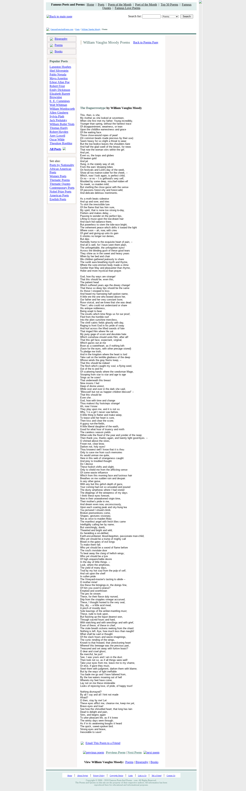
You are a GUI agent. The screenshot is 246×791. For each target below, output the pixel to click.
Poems (59, 45)
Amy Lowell (57, 135)
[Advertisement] (111, 77)
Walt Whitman (58, 104)
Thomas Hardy (59, 128)
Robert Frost (57, 86)
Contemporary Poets (62, 187)
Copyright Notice (116, 775)
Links (130, 775)
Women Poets (58, 176)
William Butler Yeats (62, 124)
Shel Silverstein (59, 70)
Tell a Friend (156, 775)
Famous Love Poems (127, 8)
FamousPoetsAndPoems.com (62, 29)
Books (58, 51)
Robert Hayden (59, 131)
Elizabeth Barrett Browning (60, 95)
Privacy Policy (99, 775)
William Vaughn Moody (90, 29)
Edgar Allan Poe (60, 82)
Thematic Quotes (60, 183)
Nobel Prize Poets (60, 191)
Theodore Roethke (61, 143)
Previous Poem (115, 752)
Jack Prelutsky (58, 120)
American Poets (59, 195)
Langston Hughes (60, 66)
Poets (101, 4)
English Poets (58, 199)
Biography (61, 38)
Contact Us (171, 775)
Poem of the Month (119, 4)
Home (90, 4)
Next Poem (134, 752)
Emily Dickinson (60, 89)
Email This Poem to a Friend (103, 743)
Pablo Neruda (58, 74)
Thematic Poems (60, 180)
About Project (82, 775)
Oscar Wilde (57, 139)
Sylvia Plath (57, 116)
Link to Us (142, 775)
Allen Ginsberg (59, 112)
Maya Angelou (59, 78)
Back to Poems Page (145, 42)
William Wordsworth (62, 108)
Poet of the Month (146, 4)
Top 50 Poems (169, 4)
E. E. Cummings (60, 101)
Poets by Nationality (62, 165)
